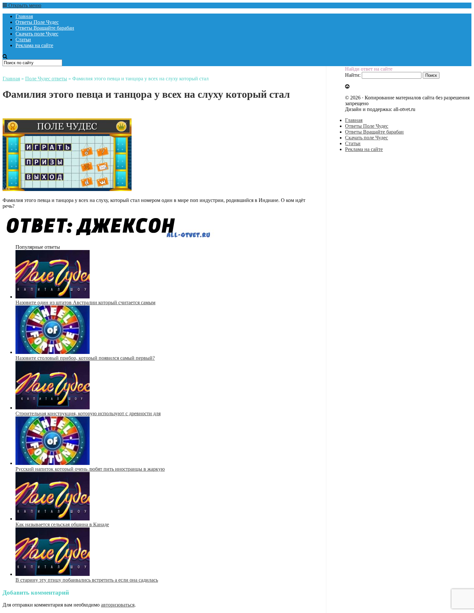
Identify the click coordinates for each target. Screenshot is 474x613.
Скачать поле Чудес (36, 33)
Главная (24, 16)
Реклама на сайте (34, 45)
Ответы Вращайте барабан (44, 28)
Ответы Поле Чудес (37, 22)
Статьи (23, 39)
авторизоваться (117, 605)
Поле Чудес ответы (46, 78)
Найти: (352, 75)
